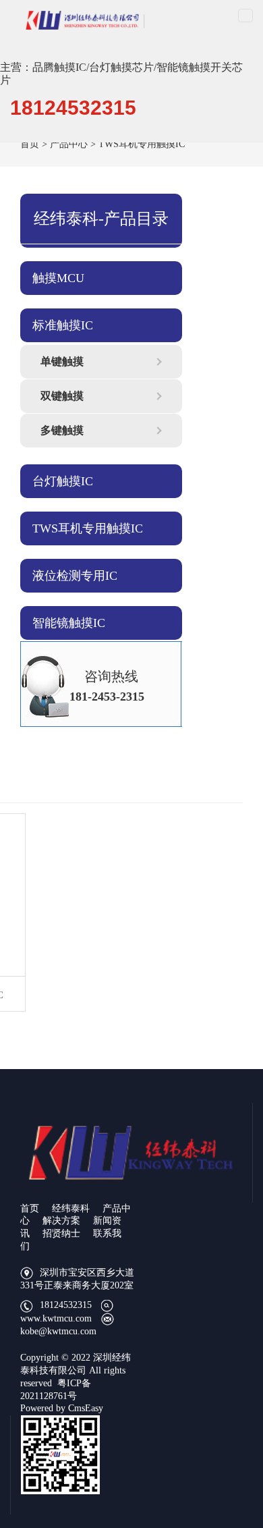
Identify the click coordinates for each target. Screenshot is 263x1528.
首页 (29, 144)
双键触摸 (62, 396)
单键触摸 (62, 361)
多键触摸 (62, 430)
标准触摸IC (62, 325)
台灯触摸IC (62, 481)
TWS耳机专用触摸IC (141, 144)
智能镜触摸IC (68, 623)
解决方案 (61, 1221)
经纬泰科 (71, 1208)
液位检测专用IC (74, 575)
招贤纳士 (61, 1233)
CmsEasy (85, 1408)
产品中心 (69, 144)
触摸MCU (58, 278)
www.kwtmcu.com (56, 1318)
